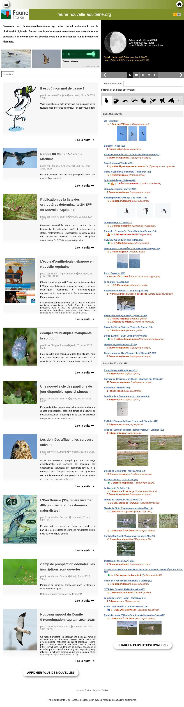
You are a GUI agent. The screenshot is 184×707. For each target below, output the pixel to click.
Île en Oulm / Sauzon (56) (116, 282)
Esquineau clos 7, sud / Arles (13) (121, 479)
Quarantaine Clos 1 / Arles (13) (119, 561)
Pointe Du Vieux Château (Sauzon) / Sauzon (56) (128, 327)
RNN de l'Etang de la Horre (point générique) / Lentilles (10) (134, 430)
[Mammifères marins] (125, 100)
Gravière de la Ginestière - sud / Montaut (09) (127, 396)
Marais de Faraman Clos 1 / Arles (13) (123, 499)
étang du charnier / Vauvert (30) (120, 189)
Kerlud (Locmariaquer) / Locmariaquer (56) (126, 290)
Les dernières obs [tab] (113, 83)
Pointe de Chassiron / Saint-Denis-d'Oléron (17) (128, 581)
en (179, 14)
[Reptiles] (134, 100)
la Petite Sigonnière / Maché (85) (120, 344)
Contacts (96, 690)
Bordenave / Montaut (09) (117, 387)
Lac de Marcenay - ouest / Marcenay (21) (125, 598)
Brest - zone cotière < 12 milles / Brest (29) (126, 606)
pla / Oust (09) (111, 121)
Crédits (105, 690)
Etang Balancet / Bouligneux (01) (120, 370)
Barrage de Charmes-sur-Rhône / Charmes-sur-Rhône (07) (134, 379)
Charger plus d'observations (143, 645)
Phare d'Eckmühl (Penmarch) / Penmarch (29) (127, 172)
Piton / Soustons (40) (114, 273)
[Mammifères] (116, 100)
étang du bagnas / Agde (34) (118, 222)
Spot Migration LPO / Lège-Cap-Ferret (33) (125, 197)
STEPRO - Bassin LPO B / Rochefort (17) (124, 589)
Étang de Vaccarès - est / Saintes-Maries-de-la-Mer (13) (132, 154)
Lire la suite (83, 140)
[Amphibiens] (143, 100)
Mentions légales (84, 690)
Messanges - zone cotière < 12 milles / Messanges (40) (132, 248)
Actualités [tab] (8, 74)
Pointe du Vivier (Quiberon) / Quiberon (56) (125, 315)
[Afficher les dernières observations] (118, 90)
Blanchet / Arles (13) (114, 146)
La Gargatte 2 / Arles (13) (117, 488)
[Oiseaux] (107, 100)
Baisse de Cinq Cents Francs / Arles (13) (125, 471)
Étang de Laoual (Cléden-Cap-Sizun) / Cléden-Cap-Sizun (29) (134, 615)
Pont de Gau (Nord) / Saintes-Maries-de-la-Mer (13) (129, 536)
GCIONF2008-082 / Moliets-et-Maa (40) (123, 240)
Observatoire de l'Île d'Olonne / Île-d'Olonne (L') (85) (130, 353)
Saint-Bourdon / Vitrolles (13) (118, 163)
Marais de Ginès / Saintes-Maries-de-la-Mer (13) (128, 508)
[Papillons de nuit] (171, 100)
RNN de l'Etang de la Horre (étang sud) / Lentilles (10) (131, 421)
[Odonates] (153, 100)
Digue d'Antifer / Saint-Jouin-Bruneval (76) (125, 336)
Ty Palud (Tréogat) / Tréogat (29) (120, 180)
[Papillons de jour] (162, 100)
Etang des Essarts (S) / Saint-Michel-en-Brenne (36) (130, 231)
